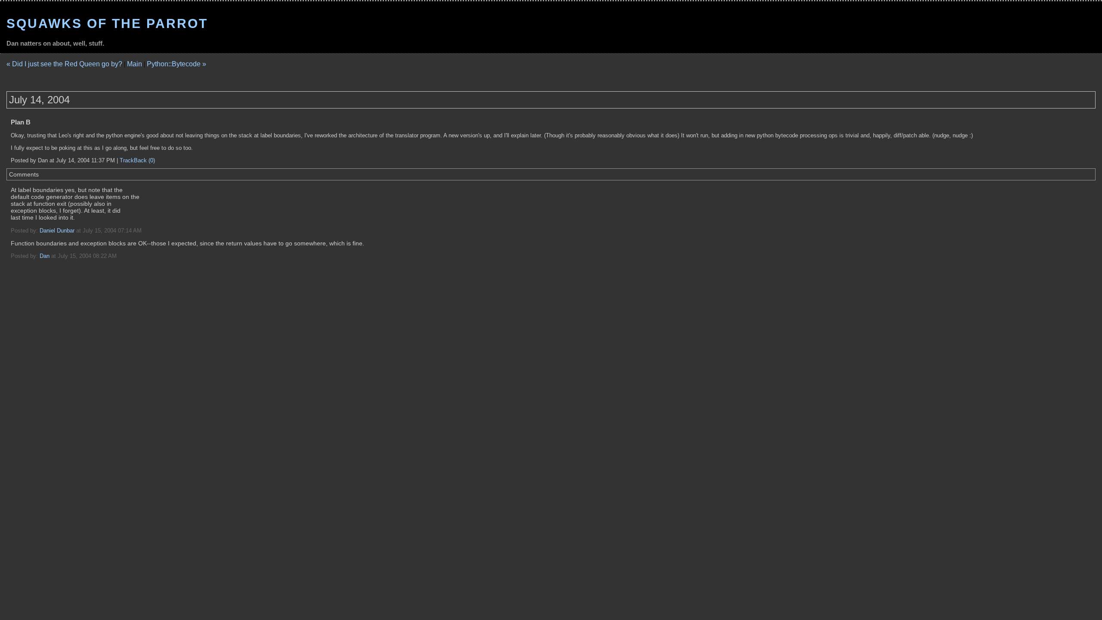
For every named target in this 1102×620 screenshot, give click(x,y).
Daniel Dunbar (57, 230)
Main (134, 64)
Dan (45, 256)
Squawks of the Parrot (107, 23)
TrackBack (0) (137, 160)
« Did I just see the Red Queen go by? (64, 64)
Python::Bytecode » (176, 64)
